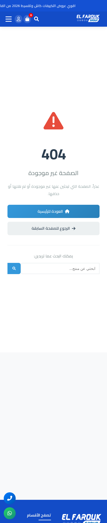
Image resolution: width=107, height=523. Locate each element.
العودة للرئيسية (50, 211)
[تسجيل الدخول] (18, 19)
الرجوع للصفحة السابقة (51, 228)
